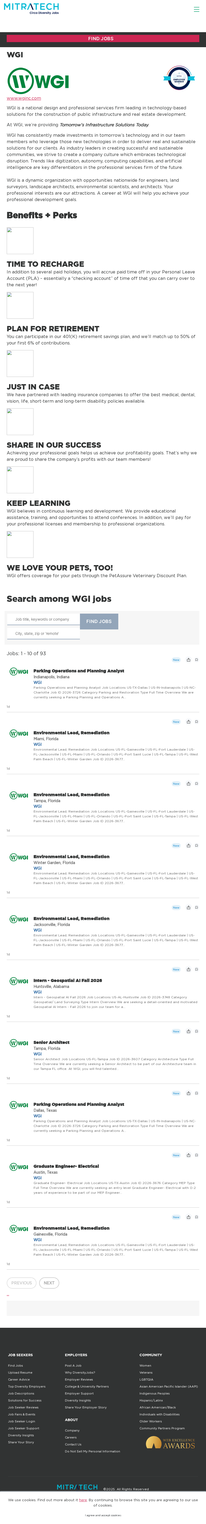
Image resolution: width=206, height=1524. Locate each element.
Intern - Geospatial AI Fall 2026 (68, 980)
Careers (71, 1437)
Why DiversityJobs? (80, 1372)
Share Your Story (21, 1442)
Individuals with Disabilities (159, 1414)
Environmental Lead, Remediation (71, 732)
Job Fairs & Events (21, 1414)
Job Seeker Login (21, 1421)
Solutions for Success (25, 1400)
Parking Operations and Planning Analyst (79, 670)
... (8, 1293)
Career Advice (19, 1379)
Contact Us (73, 1444)
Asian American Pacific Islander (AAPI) (168, 1386)
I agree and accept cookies (103, 1515)
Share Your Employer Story (86, 1407)
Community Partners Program (162, 1428)
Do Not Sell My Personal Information (92, 1451)
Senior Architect (51, 1042)
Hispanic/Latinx (151, 1400)
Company (72, 1430)
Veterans (146, 1372)
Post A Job (73, 1365)
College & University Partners (87, 1386)
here (83, 1500)
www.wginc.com (24, 98)
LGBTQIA (146, 1379)
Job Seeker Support (23, 1428)
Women (145, 1365)
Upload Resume (20, 1372)
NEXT (49, 1283)
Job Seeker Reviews (23, 1407)
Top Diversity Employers (27, 1386)
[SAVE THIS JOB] (196, 659)
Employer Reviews (79, 1379)
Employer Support (79, 1393)
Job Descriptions (21, 1393)
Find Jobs (15, 1365)
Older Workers (150, 1421)
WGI (38, 682)
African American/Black (157, 1407)
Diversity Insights (21, 1435)
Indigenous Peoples (154, 1393)
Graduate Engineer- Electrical (66, 1166)
